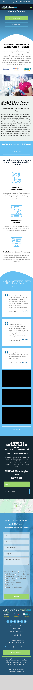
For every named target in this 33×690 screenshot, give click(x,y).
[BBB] (27, 68)
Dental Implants (16, 632)
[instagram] (14, 621)
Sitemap (11, 669)
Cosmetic (16, 629)
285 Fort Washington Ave (10, 2)
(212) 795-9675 (24, 7)
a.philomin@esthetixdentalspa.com (17, 647)
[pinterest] (25, 621)
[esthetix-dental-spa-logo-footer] (16, 609)
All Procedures (16, 626)
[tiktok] (11, 621)
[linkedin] (21, 621)
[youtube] (18, 621)
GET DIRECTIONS (25, 2)
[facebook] (8, 621)
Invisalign (16, 635)
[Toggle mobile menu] (31, 7)
